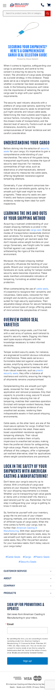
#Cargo (27, 557)
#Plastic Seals (41, 557)
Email (10, 624)
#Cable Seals (13, 557)
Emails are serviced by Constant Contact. (27, 652)
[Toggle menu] (7, 5)
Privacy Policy (39, 687)
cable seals (42, 288)
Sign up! (27, 661)
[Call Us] (42, 5)
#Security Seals (27, 561)
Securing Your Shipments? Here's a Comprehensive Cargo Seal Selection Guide (27, 50)
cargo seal (36, 230)
